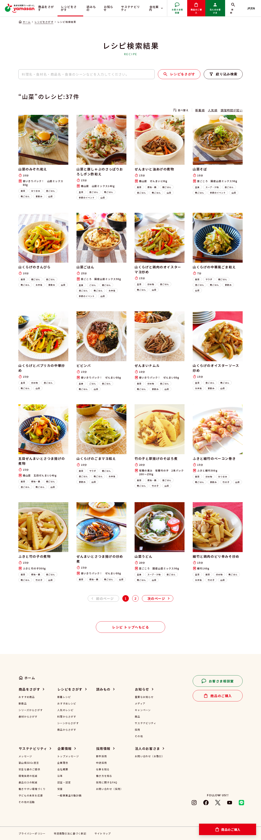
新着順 (200, 110)
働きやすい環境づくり (32, 789)
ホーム (27, 22)
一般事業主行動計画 (69, 795)
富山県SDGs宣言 (29, 763)
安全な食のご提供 (29, 769)
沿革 (60, 776)
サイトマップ (103, 833)
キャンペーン (143, 710)
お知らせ (108, 8)
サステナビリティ (130, 8)
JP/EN (251, 8)
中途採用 (101, 763)
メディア (140, 703)
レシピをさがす (69, 8)
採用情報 (103, 748)
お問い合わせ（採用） (109, 789)
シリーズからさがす (31, 710)
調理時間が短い (232, 110)
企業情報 (65, 748)
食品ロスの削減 (28, 782)
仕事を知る (102, 769)
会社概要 (62, 769)
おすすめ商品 (27, 697)
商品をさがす (46, 8)
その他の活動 (27, 802)
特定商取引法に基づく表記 (70, 833)
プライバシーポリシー (32, 833)
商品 (137, 716)
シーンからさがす (68, 723)
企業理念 (62, 763)
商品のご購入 (196, 11)
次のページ (156, 598)
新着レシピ (64, 697)
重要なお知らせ (144, 697)
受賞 (60, 789)
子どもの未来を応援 (31, 795)
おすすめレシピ (66, 703)
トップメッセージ (68, 756)
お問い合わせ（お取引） (149, 756)
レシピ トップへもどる (130, 627)
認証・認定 (64, 782)
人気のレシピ (65, 710)
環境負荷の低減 (28, 776)
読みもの (91, 8)
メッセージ (25, 756)
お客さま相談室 (177, 11)
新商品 (23, 703)
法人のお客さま (215, 11)
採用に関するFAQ (106, 782)
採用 (137, 729)
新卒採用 (101, 756)
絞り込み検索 (227, 74)
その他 (139, 736)
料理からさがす (66, 716)
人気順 (212, 110)
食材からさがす (28, 716)
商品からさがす (66, 729)
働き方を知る (104, 776)
